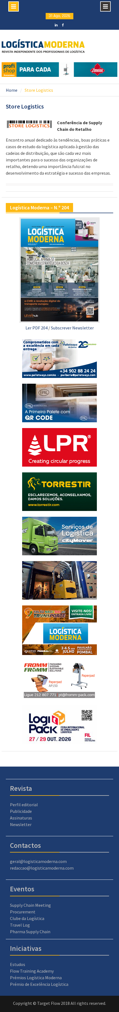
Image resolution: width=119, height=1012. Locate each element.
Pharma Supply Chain (30, 931)
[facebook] (63, 24)
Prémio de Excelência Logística (39, 984)
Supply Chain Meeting (30, 905)
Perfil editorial (24, 804)
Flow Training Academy (32, 971)
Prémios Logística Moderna (36, 977)
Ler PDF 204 (36, 328)
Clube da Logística (27, 918)
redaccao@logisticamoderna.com (42, 868)
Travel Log (20, 925)
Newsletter (21, 824)
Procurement (22, 911)
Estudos (17, 964)
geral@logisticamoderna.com (38, 861)
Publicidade (21, 811)
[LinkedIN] (56, 24)
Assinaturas (21, 818)
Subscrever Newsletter (72, 328)
